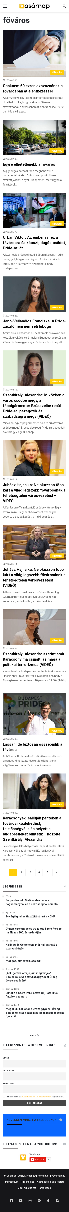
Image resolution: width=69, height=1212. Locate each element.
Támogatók (44, 1187)
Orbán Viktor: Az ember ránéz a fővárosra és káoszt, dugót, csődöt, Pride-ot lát (34, 242)
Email (6, 1057)
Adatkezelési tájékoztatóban (36, 1096)
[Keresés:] (64, 7)
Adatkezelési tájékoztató (51, 1181)
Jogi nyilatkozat (27, 1187)
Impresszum (11, 1181)
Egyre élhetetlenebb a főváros (29, 164)
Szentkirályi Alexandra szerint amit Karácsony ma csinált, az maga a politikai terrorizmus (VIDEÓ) (33, 659)
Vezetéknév (8, 1070)
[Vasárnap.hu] (34, 6)
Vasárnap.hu (58, 1175)
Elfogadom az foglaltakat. (35, 1096)
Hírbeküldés (27, 1181)
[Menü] (5, 7)
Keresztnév (8, 1083)
